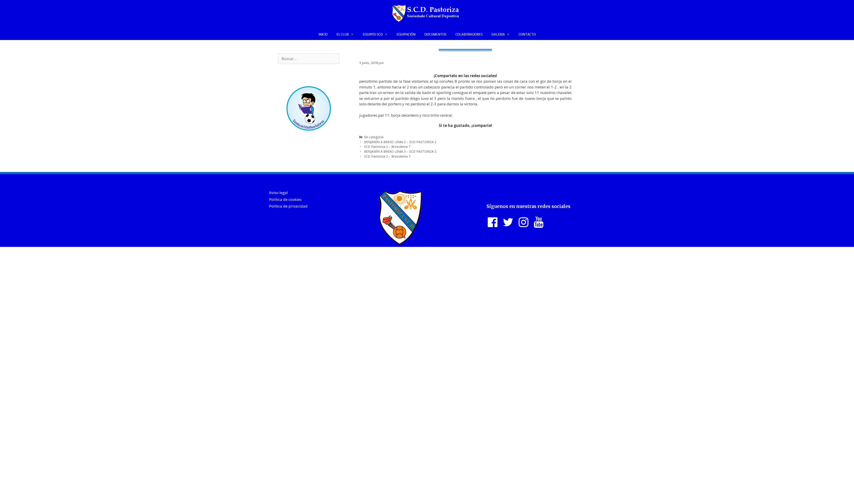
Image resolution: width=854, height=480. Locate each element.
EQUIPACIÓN (406, 34)
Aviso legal (278, 192)
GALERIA (498, 34)
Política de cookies (285, 199)
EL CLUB (342, 34)
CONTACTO (527, 34)
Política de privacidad (288, 206)
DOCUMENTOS (435, 34)
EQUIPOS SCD (373, 34)
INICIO (323, 34)
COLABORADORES (469, 34)
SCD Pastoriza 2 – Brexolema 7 (387, 146)
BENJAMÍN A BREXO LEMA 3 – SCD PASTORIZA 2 (400, 142)
